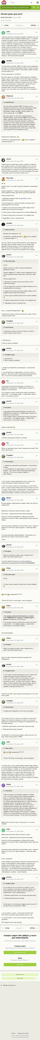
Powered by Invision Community (20, 1037)
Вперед (33, 25)
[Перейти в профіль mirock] (3, 160)
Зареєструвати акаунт (20, 952)
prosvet (8, 254)
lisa (7, 381)
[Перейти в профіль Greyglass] (3, 322)
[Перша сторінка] (2, 25)
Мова (13, 1033)
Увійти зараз (20, 964)
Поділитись (20, 974)
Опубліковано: (14, 34)
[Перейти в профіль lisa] (3, 382)
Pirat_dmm (8, 17)
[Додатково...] (37, 32)
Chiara (8, 568)
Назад (6, 25)
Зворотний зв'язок (23, 1033)
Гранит (8, 784)
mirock (8, 159)
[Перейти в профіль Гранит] (3, 785)
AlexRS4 (9, 61)
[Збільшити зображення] (18, 137)
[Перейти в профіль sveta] (3, 33)
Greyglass (9, 321)
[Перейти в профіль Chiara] (3, 569)
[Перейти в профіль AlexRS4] (3, 62)
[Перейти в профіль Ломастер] (3, 97)
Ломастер (9, 96)
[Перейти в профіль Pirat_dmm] (3, 179)
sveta (8, 31)
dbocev (8, 498)
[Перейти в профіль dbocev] (3, 499)
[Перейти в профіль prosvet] (3, 256)
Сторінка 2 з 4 (20, 25)
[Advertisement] (15, 150)
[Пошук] (31, 2)
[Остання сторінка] (38, 25)
